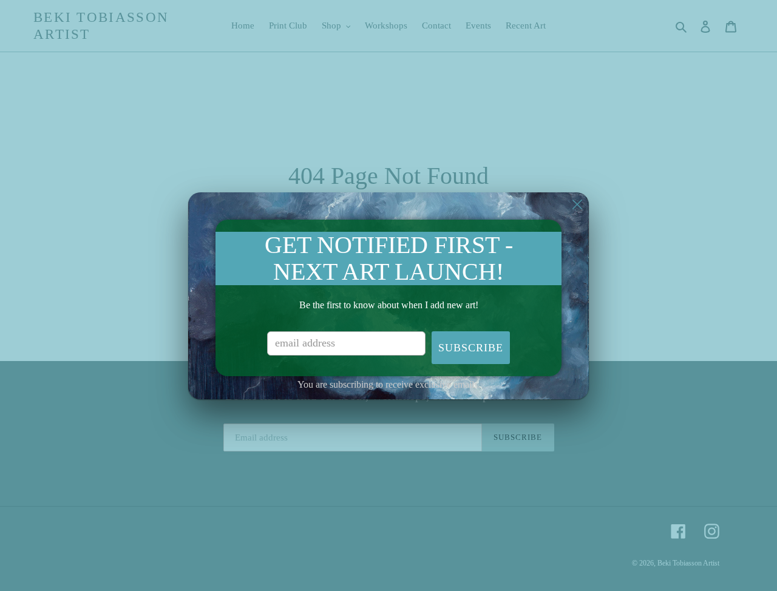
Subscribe (470, 348)
